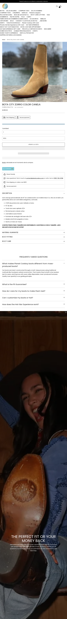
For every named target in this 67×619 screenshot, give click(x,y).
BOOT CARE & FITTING (38, 15)
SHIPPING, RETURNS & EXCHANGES (11, 35)
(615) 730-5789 (58, 178)
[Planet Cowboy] (5, 6)
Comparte (8, 168)
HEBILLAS (43, 19)
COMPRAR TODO (24, 11)
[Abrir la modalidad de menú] (64, 6)
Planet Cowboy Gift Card (30, 23)
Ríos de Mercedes (6, 15)
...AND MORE (43, 21)
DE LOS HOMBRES (36, 11)
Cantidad (5, 128)
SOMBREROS (4, 17)
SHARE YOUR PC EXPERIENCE (9, 33)
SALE (48, 15)
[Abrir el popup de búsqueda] (57, 6)
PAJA (23, 17)
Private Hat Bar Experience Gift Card (12, 25)
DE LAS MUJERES (11, 11)
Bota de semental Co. (21, 15)
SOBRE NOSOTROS (6, 31)
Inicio (3, 39)
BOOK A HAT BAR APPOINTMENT (31, 27)
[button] (33, 148)
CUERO (29, 17)
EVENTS (35, 31)
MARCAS (24, 13)
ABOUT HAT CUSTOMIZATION (9, 27)
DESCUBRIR (47, 29)
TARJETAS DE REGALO (13, 23)
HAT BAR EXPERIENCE (32, 25)
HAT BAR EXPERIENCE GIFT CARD (10, 29)
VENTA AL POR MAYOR (27, 33)
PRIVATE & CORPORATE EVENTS (32, 29)
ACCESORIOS (34, 19)
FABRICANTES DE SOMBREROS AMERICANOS (14, 19)
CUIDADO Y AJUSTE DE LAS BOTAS (26, 21)
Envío (4, 162)
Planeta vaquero (35, 13)
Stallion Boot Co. (7, 107)
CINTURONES (4, 21)
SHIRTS (2, 23)
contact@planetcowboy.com (35, 178)
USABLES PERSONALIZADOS (22, 31)
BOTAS (2, 11)
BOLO (12, 21)
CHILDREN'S (16, 13)
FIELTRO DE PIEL (14, 17)
